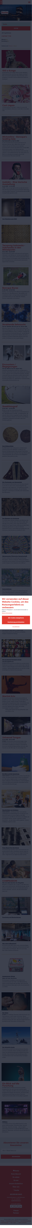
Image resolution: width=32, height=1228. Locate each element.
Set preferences (16, 626)
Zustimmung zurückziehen (16, 622)
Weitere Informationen (7, 613)
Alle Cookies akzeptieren (16, 618)
